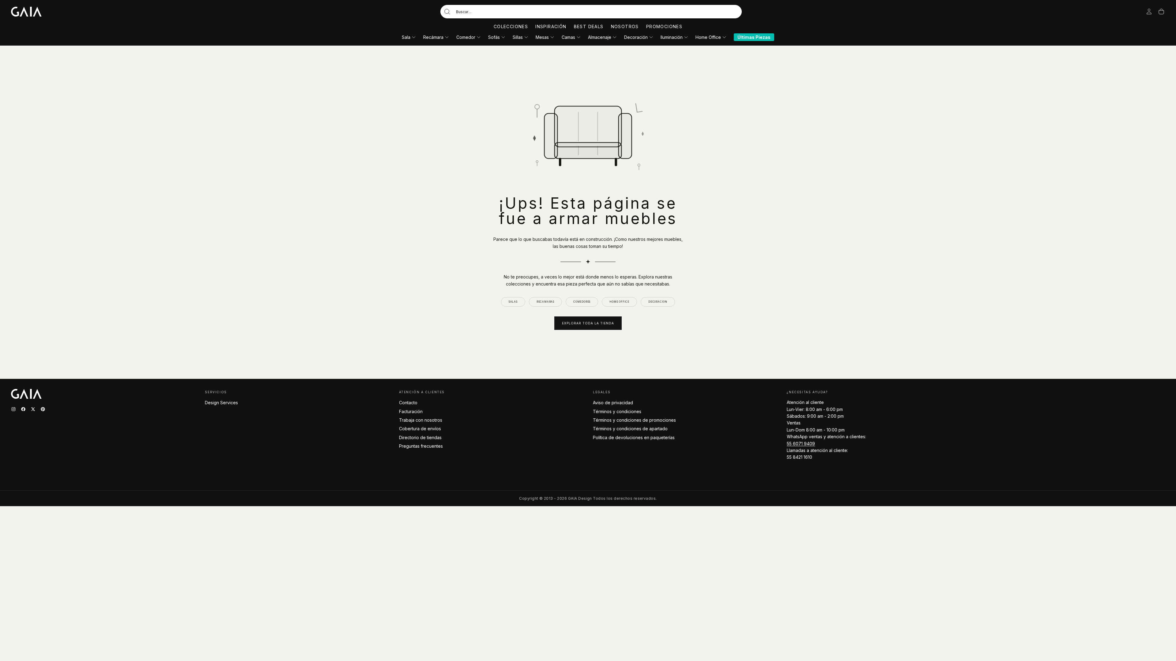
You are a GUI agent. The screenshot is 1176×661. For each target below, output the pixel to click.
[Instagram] (13, 409)
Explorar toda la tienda (588, 323)
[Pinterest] (42, 409)
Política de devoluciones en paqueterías (634, 437)
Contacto (408, 402)
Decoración (636, 37)
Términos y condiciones (617, 411)
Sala (406, 37)
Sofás (494, 37)
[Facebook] (23, 409)
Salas (513, 301)
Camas (568, 37)
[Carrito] (1161, 12)
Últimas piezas (754, 37)
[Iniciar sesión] (1149, 12)
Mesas (542, 37)
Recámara (433, 37)
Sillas (518, 37)
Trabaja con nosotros (420, 420)
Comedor (465, 37)
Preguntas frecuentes (421, 446)
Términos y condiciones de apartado (630, 428)
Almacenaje (599, 37)
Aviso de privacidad (613, 402)
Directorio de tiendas (420, 437)
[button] (591, 11)
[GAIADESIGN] (26, 12)
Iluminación (672, 37)
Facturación (411, 411)
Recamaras (545, 301)
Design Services (221, 402)
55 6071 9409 (801, 443)
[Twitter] (33, 409)
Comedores (581, 301)
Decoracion (657, 301)
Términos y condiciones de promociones (634, 420)
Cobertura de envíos (420, 428)
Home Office (708, 37)
